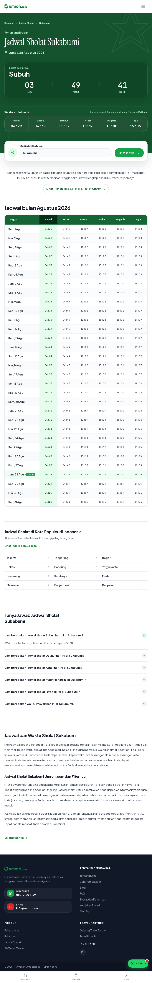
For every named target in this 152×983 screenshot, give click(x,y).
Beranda (9, 23)
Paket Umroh (12, 930)
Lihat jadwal (127, 152)
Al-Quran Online (14, 948)
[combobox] (66, 153)
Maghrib (120, 219)
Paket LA (9, 936)
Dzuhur (84, 219)
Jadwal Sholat (26, 23)
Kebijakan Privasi (90, 905)
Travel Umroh (88, 936)
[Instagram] (83, 952)
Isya (138, 219)
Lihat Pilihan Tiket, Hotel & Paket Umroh (73, 188)
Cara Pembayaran (91, 881)
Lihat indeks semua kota (20, 545)
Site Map (85, 911)
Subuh (66, 219)
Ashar (102, 219)
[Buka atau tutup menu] (143, 6)
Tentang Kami (88, 875)
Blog (83, 887)
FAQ (82, 893)
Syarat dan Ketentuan (93, 899)
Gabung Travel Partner (93, 930)
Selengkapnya (15, 837)
